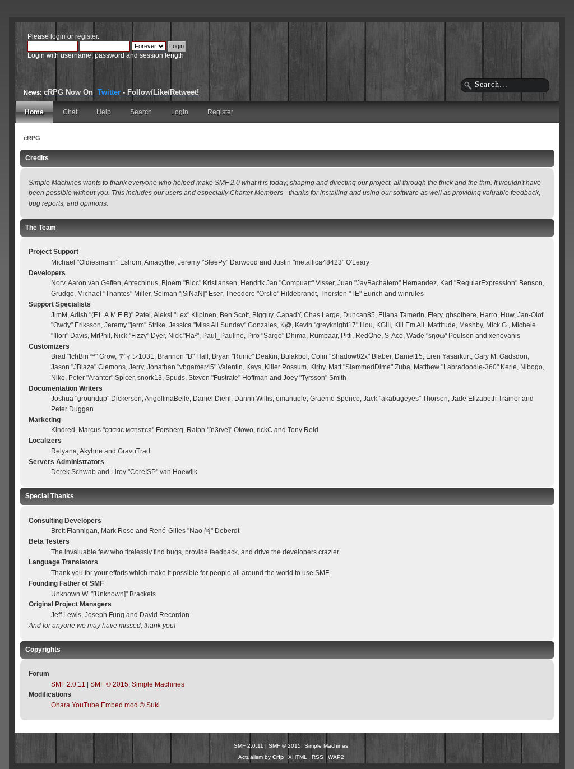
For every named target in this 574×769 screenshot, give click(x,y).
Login (179, 112)
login (58, 36)
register (86, 36)
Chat (70, 112)
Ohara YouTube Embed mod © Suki (105, 705)
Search (141, 112)
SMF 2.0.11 (68, 684)
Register (220, 112)
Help (103, 112)
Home (34, 112)
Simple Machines (158, 684)
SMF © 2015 (109, 684)
